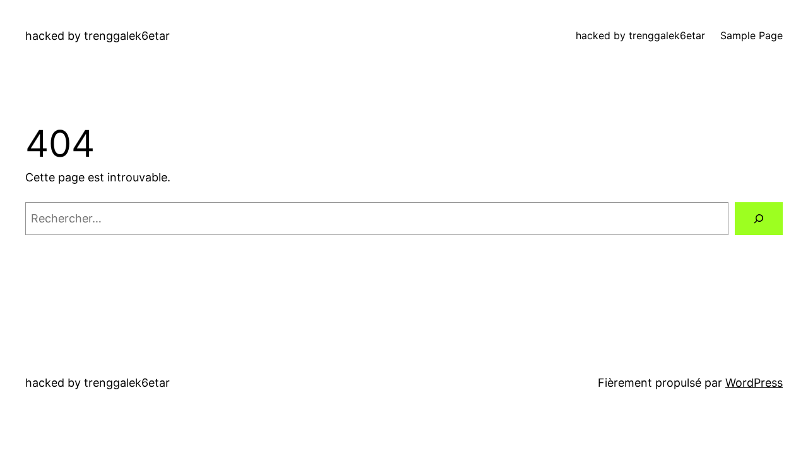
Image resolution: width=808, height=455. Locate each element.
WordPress (754, 382)
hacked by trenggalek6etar (97, 35)
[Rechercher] (759, 218)
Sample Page (751, 35)
